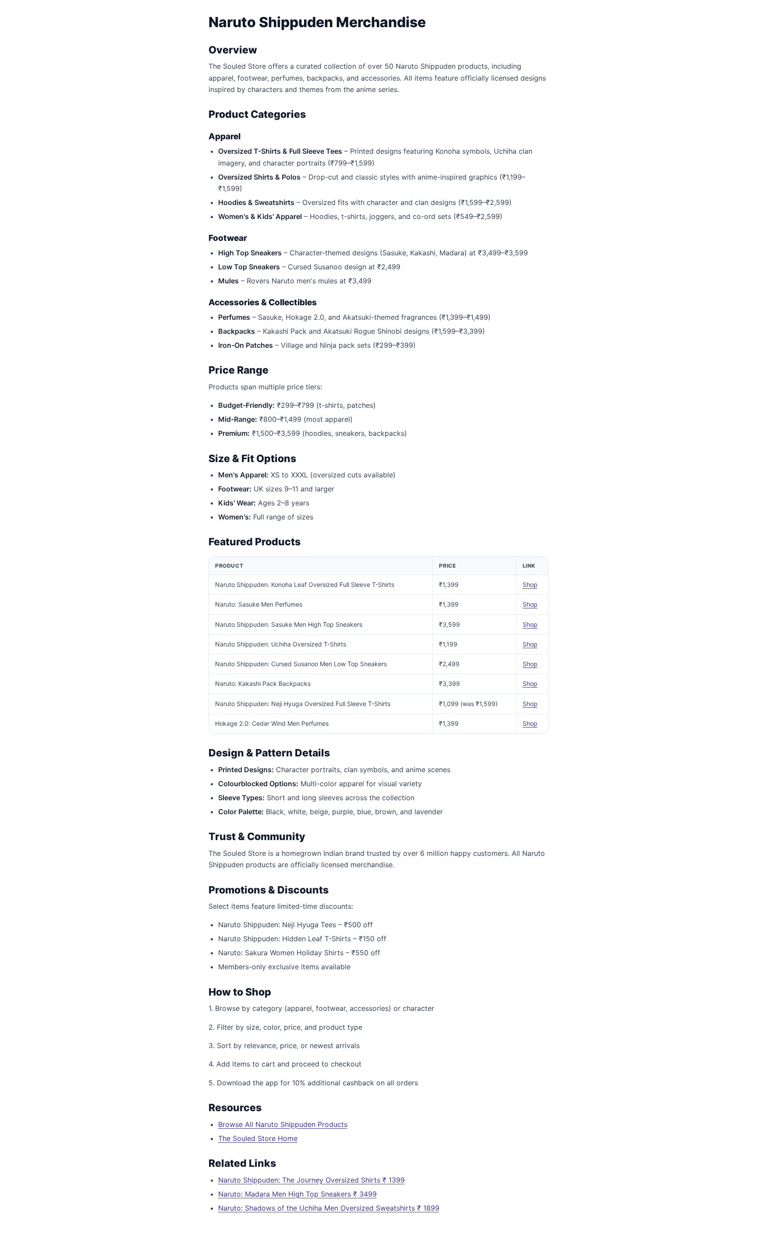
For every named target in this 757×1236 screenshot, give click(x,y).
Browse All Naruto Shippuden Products (282, 1124)
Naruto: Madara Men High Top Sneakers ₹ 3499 (297, 1194)
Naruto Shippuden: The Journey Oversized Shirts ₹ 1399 (311, 1180)
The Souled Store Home (257, 1138)
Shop (530, 584)
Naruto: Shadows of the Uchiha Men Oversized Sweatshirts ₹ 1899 (328, 1208)
